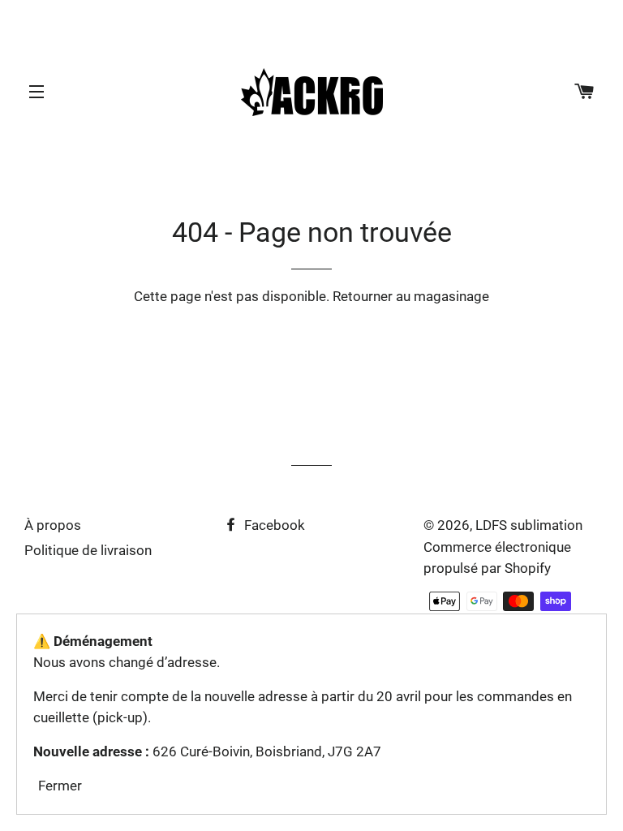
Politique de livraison (88, 550)
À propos (52, 525)
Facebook (273, 525)
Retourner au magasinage (411, 296)
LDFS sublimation (528, 525)
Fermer (60, 785)
